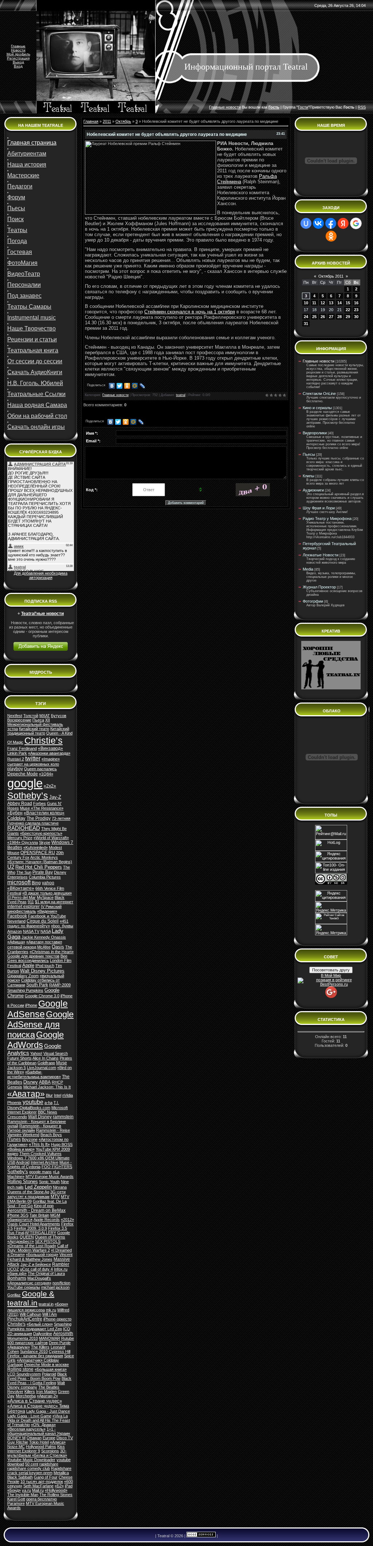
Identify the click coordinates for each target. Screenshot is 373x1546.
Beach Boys (51, 1134)
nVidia (67, 1095)
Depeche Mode (22, 773)
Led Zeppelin (38, 1187)
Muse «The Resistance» (41, 808)
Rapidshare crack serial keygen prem (39, 1470)
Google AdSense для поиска (40, 1024)
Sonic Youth (49, 1181)
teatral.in (46, 1304)
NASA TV (31, 931)
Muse (61, 1062)
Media (308, 569)
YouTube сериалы (23, 1287)
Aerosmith (63, 1333)
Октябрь (123, 121)
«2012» (67, 1219)
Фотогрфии (313, 601)
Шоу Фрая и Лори (319, 508)
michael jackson (55, 1287)
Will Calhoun (30, 1314)
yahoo (48, 882)
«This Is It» (39, 1144)
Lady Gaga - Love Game (29, 1416)
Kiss (61, 1446)
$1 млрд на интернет (54, 902)
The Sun (23, 872)
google (25, 783)
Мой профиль (18, 54)
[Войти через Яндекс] (343, 223)
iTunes (14, 1139)
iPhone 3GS (17, 1215)
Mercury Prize (19, 837)
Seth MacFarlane (38, 1486)
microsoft (19, 882)
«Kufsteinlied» (35, 847)
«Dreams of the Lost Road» (31, 1246)
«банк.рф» (17, 1273)
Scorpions (50, 1451)
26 (323, 316)
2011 (107, 121)
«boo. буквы (62, 926)
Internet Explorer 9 (23, 1451)
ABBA (45, 1082)
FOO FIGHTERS (57, 1167)
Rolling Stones (22, 1181)
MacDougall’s (39, 1278)
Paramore (16, 1503)
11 (314, 303)
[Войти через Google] (356, 223)
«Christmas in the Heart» (52, 952)
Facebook (17, 916)
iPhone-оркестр (57, 1319)
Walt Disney (40, 1116)
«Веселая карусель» (26, 1429)
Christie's (16, 1324)
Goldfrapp (46, 1063)
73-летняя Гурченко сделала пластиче (38, 820)
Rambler (60, 1264)
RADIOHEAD (23, 828)
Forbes (39, 803)
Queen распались (40, 769)
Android (23, 1162)
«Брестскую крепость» (41, 833)
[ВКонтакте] (112, 386)
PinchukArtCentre (24, 1319)
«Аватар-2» (47, 1396)
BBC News (47, 1112)
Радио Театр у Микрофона (327, 518)
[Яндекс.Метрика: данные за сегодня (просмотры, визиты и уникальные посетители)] (331, 929)
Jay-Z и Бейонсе (35, 1264)
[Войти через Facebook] (330, 223)
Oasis (58, 947)
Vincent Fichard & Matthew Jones (39, 1256)
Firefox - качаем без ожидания (35, 1356)
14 (339, 303)
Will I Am (49, 1314)
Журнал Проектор (319, 587)
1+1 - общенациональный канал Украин (38, 1431)
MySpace (45, 897)
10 (306, 303)
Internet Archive (44, 1162)
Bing (36, 882)
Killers (29, 1391)
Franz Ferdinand (22, 748)
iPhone (31, 1005)
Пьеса (38, 720)
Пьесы (309, 454)
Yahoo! (36, 1053)
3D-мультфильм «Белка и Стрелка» (37, 1453)
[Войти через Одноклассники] (331, 236)
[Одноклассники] (127, 386)
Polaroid (49, 1374)
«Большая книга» (51, 1369)
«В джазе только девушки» (47, 893)
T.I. (56, 1102)
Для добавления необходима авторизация (40, 575)
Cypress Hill (59, 1351)
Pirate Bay (42, 872)
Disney (30, 1082)
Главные (18, 46)
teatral (180, 395)
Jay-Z (55, 797)
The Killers (40, 1347)
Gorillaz (14, 1295)
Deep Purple (60, 1342)
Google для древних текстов (33, 956)
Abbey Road (19, 803)
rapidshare (48, 1464)
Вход (18, 66)
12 (323, 303)
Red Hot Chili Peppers (38, 867)
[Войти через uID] (306, 223)
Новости (18, 50)
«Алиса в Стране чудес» (34, 1401)
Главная (90, 121)
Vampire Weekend (23, 1134)
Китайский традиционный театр (38, 731)
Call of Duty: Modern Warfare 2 (37, 1248)
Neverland (16, 921)
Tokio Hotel (39, 1442)
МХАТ (44, 715)
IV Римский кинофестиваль (34, 908)
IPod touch (44, 965)
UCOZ (13, 1269)
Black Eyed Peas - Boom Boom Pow (37, 1376)
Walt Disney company (36, 1385)
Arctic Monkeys (44, 857)
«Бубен (15, 812)
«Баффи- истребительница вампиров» (34, 1074)
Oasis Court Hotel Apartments (33, 1224)
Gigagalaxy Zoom (23, 976)
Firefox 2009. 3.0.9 (30, 1228)
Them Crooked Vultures (40, 1153)
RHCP (57, 1082)
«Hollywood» (56, 1490)
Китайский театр (34, 729)
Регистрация (18, 58)
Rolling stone (20, 1369)
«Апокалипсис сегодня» (29, 1283)
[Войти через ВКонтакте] (318, 223)
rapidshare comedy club (28, 1468)
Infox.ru (60, 1269)
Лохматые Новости (320, 555)
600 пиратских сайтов (27, 1342)
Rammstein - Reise (53, 1130)
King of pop (44, 1205)
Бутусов (58, 715)
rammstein (63, 1116)
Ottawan (34, 1438)
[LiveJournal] (142, 386)
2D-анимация (19, 1333)
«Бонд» (14, 1490)
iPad (68, 1486)
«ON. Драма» (43, 1424)
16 (356, 303)
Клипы (308, 476)
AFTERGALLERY (40, 1232)
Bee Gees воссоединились (37, 958)
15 (348, 303)
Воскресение (19, 720)
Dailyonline (42, 1333)
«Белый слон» (40, 1324)
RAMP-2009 (60, 985)
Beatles (14, 847)
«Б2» (59, 1486)
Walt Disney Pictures (42, 971)
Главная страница (31, 143)
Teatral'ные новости (42, 613)
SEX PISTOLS (47, 1241)
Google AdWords (35, 1040)
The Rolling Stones (55, 1494)
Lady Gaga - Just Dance (48, 1411)
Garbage (15, 1364)
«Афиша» (16, 942)
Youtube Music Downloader (31, 1459)
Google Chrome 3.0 (42, 996)
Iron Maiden (46, 1391)
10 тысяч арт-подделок (41, 1481)
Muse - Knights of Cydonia (39, 1164)
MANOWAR (49, 1338)
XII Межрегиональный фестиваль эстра (35, 724)
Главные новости (115, 395)
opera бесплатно (41, 1499)
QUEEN (27, 1237)
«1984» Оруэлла (22, 842)
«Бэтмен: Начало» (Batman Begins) (39, 862)
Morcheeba (26, 1396)
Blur (49, 1095)
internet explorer (23, 906)
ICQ (66, 1329)
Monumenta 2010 (22, 1338)
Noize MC (16, 1446)
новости (233, 107)
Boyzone (30, 1139)
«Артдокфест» (20, 1241)
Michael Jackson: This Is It (47, 1087)
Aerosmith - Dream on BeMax (36, 1210)
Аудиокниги (313, 490)
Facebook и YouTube (47, 916)
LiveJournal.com (41, 1067)
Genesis (14, 1087)
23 (356, 310)
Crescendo (17, 1117)
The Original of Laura (46, 1273)
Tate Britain (39, 1215)
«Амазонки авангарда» (49, 753)
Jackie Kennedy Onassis (43, 937)
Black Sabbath (20, 1477)
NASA (45, 931)
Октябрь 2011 (330, 276)
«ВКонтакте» (20, 888)
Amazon (14, 931)
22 (348, 310)
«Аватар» (26, 1094)
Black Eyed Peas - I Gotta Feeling (39, 1380)
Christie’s (43, 740)
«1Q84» (46, 774)
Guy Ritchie (17, 1442)
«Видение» (47, 911)
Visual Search (55, 1053)
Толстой (30, 715)
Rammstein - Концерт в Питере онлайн (34, 1128)
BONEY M (16, 1438)
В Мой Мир (331, 975)
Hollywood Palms (41, 1446)
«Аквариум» (18, 1347)
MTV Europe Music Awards (49, 1176)
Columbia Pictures (45, 877)
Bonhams (16, 1278)
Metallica (61, 1473)
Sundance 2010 (34, 1351)
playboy (15, 768)
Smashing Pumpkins (25, 990)
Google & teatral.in (30, 1298)
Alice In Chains (45, 1058)
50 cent (31, 1464)
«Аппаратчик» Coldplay (38, 1360)
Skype (44, 842)
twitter (32, 758)
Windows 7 (62, 842)
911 (31, 902)
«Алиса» (58, 1442)
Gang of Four (46, 1477)
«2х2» (50, 785)
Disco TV (64, 1438)
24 (306, 316)
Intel (57, 1095)
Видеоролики (315, 433)
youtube (33, 1102)
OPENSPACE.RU (37, 852)
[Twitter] (119, 386)
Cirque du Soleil (43, 921)
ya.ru (26, 1490)
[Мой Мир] (135, 386)
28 (339, 316)
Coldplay (16, 818)
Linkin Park (17, 753)
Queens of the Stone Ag (28, 1192)
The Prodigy (39, 818)
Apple (28, 965)
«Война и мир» (21, 1149)
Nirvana (60, 1187)
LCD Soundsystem (24, 1374)
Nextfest (14, 715)
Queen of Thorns (50, 1237)
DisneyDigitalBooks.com (28, 1107)
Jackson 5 (16, 1067)
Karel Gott (16, 1499)
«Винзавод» (50, 748)
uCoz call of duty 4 (36, 1269)
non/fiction (61, 1283)
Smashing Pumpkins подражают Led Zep (39, 1326)
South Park (37, 984)
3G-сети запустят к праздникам (36, 1194)
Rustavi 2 (15, 759)
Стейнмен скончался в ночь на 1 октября (189, 311)
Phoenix (14, 1102)
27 (331, 316)
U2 (10, 867)
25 (314, 316)
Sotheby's (17, 1171)
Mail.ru (38, 1490)
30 (356, 316)
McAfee (44, 947)
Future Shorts (19, 1058)
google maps (40, 1172)
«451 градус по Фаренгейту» (37, 923)
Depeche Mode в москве (46, 1364)
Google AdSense (37, 1008)
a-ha (48, 1102)
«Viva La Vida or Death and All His (37, 1418)
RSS (362, 107)
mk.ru (51, 1310)
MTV (55, 1196)
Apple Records (47, 1219)
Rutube (67, 1338)
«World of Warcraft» (51, 837)
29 (348, 316)
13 (331, 303)
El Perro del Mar (21, 897)
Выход (18, 62)
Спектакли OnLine (319, 393)
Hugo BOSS (61, 1144)
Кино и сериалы (317, 408)
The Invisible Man (22, 1494)
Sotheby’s (27, 795)
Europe (49, 1438)
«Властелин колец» (44, 812)
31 (306, 323)
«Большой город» (42, 1254)
